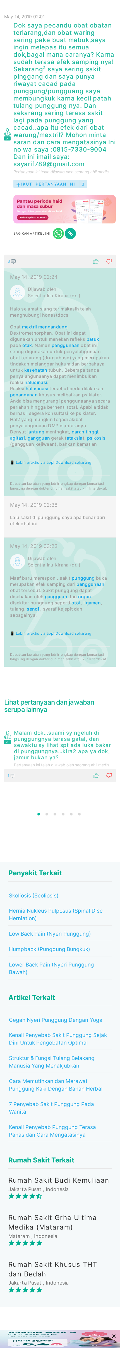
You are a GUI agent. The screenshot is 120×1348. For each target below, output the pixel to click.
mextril (29, 327)
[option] (60, 755)
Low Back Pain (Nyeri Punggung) (50, 934)
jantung (35, 432)
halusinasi (36, 382)
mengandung (53, 327)
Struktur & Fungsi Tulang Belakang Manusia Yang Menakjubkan (52, 1062)
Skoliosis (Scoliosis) (34, 895)
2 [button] (46, 814)
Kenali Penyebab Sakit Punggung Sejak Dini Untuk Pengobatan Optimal (58, 1039)
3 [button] (55, 814)
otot (76, 603)
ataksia (75, 438)
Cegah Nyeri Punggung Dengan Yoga (55, 1020)
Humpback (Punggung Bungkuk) (49, 949)
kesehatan (35, 370)
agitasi (17, 438)
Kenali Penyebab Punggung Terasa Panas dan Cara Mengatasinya (52, 1131)
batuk (93, 339)
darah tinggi (85, 432)
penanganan (24, 394)
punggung (83, 578)
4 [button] (63, 814)
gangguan (39, 438)
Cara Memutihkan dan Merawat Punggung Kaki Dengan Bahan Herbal (56, 1085)
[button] (60, 261)
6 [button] (79, 814)
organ (84, 596)
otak (27, 345)
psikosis (96, 438)
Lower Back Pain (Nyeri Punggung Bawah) (51, 968)
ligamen (92, 603)
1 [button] (38, 814)
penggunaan (66, 345)
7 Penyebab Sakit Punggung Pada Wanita (51, 1108)
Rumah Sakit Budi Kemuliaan (58, 1180)
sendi (33, 609)
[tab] (60, 461)
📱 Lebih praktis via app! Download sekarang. (51, 462)
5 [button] (71, 814)
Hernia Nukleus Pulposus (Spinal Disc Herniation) (56, 915)
